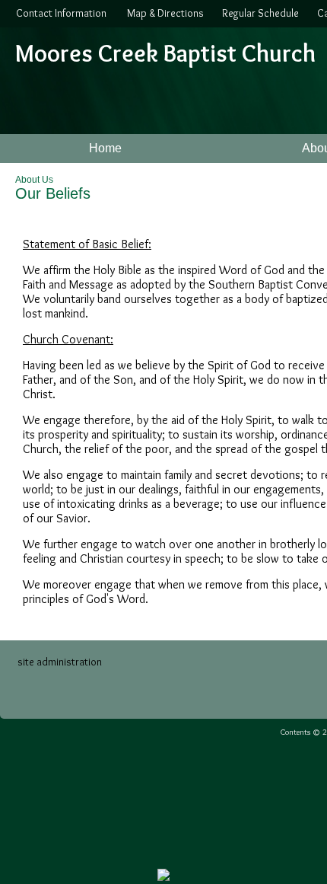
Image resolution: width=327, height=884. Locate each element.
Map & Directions (163, 13)
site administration (59, 662)
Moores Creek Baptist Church (165, 53)
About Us (34, 179)
